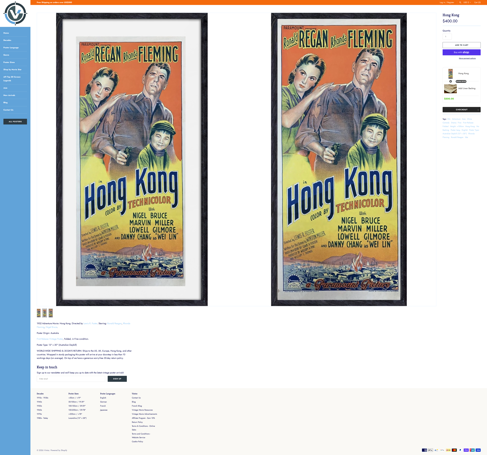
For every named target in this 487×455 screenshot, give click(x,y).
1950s (39, 406)
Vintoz (134, 393)
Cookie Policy (137, 441)
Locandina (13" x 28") (77, 418)
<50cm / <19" (74, 397)
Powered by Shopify (59, 450)
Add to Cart (461, 45)
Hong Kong (470, 126)
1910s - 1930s (42, 397)
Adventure (456, 119)
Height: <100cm (457, 126)
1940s (39, 401)
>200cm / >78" (75, 414)
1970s (39, 414)
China (469, 119)
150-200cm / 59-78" (77, 410)
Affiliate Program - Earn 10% (143, 418)
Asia (5, 88)
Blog (5, 102)
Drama (453, 122)
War (466, 137)
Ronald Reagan (457, 137)
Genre (6, 55)
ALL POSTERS (15, 121)
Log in (442, 2)
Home (6, 33)
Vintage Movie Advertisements (144, 414)
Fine (459, 122)
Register (450, 2)
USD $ (466, 2)
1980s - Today (42, 418)
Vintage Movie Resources (142, 410)
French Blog (137, 406)
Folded (445, 126)
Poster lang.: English (459, 130)
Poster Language (11, 47)
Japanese (103, 410)
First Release (468, 122)
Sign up (117, 378)
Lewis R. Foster (90, 323)
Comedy (446, 122)
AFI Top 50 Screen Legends (12, 78)
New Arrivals (9, 95)
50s (448, 119)
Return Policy (137, 422)
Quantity (446, 30)
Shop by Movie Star (12, 69)
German (103, 401)
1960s (39, 410)
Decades (7, 40)
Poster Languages (107, 393)
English (103, 397)
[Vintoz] (15, 13)
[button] (42, 159)
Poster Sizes (9, 62)
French (103, 406)
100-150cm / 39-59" (77, 406)
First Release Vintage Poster (50, 339)
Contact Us (8, 109)
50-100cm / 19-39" (76, 401)
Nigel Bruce (51, 327)
